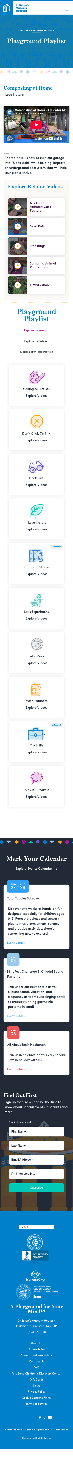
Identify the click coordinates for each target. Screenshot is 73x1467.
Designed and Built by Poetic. (36, 1438)
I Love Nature (14, 94)
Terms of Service (36, 1404)
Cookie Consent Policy (36, 1398)
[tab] (36, 331)
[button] (66, 9)
